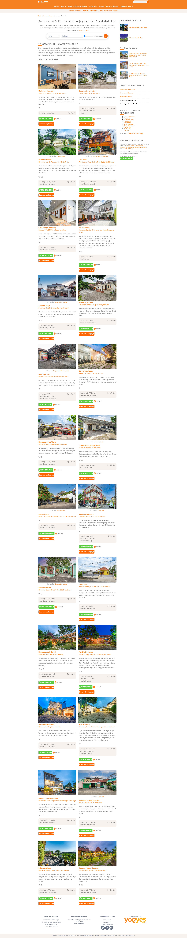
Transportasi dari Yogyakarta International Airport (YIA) (79, 920)
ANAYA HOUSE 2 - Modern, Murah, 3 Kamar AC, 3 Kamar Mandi (138, 75)
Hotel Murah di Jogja (51, 924)
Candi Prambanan (129, 116)
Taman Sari (127, 122)
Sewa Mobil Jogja (96, 6)
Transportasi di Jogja (79, 916)
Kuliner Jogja (112, 6)
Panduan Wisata (126, 6)
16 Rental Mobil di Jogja (135, 133)
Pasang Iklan (107, 922)
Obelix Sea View (129, 119)
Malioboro (127, 118)
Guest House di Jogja (51, 926)
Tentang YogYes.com (107, 916)
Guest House (113, 10)
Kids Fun (126, 130)
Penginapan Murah (75, 10)
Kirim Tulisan (107, 919)
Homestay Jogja (80, 6)
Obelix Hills (127, 129)
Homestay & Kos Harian (90, 10)
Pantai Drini (127, 127)
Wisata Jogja (66, 6)
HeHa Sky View (128, 124)
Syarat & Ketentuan (107, 924)
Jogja (56, 6)
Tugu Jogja (127, 121)
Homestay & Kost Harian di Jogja (51, 922)
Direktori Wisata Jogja (135, 916)
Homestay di (127, 89)
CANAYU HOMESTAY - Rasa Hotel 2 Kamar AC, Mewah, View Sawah (139, 65)
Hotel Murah (104, 10)
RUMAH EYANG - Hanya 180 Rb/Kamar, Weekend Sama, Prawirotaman (137, 55)
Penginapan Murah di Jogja (51, 919)
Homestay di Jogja (51, 916)
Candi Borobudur (129, 126)
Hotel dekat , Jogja (138, 27)
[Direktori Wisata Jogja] (135, 920)
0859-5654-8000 (127, 158)
